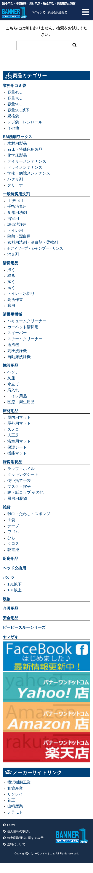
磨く (11, 288)
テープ (13, 526)
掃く (11, 270)
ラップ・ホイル (21, 469)
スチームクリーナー (24, 339)
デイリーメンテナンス (26, 161)
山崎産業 (15, 806)
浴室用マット (19, 441)
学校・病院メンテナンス (28, 173)
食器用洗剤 (17, 212)
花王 (11, 800)
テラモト (15, 812)
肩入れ (13, 390)
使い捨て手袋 (19, 480)
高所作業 (15, 299)
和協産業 (15, 788)
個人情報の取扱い (19, 831)
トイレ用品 (17, 396)
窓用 (11, 305)
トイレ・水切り (21, 293)
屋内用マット (19, 417)
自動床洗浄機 (19, 357)
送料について (16, 844)
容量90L (14, 104)
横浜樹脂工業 (19, 782)
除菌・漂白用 (19, 236)
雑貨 (7, 507)
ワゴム (13, 532)
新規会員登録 (56, 12)
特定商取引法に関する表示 (25, 838)
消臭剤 (13, 254)
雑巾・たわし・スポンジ (28, 514)
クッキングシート (22, 474)
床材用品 (10, 411)
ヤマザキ (10, 637)
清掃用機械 (12, 314)
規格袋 (13, 116)
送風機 (13, 345)
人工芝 (13, 435)
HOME (11, 825)
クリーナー (17, 185)
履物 (7, 599)
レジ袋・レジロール (24, 122)
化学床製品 (17, 155)
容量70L (14, 98)
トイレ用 (15, 230)
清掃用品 (10, 263)
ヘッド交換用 (14, 568)
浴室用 (13, 218)
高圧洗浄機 (17, 351)
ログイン (37, 12)
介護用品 (10, 608)
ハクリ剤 (15, 179)
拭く (11, 281)
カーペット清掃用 (22, 327)
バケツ (8, 577)
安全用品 (10, 618)
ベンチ (13, 372)
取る (11, 275)
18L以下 (14, 584)
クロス (13, 543)
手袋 (11, 520)
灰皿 (11, 378)
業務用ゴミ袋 (14, 85)
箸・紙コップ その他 (25, 492)
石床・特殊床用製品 (24, 149)
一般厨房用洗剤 (16, 194)
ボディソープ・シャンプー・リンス (35, 248)
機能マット (17, 453)
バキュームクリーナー (26, 321)
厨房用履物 (17, 498)
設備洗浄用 (17, 224)
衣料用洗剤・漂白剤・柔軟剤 (32, 242)
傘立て (13, 384)
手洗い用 (15, 200)
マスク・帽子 (19, 486)
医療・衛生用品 (21, 402)
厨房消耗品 (12, 462)
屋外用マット (19, 423)
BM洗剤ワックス (17, 137)
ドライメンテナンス (24, 167)
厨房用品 (10, 558)
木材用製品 (17, 143)
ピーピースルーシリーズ (24, 627)
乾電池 (13, 550)
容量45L (14, 92)
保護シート (17, 447)
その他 (13, 128)
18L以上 (14, 590)
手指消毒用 (17, 206)
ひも (11, 538)
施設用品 (10, 365)
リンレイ (15, 794)
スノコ (13, 429)
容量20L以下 (18, 110)
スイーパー (17, 333)
